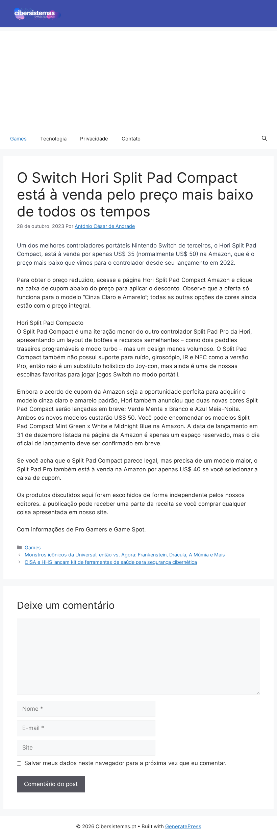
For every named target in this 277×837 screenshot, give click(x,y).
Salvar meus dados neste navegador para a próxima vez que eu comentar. (125, 763)
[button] (264, 139)
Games (18, 138)
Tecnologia (53, 138)
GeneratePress (183, 826)
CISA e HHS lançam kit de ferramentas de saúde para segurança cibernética (111, 562)
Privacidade (94, 138)
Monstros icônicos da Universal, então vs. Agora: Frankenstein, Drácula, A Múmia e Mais (125, 554)
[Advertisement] (138, 78)
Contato (131, 138)
